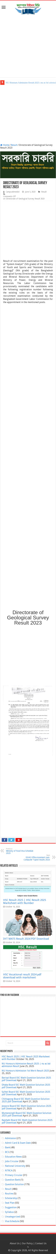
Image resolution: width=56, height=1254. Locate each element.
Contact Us (40, 1243)
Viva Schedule (12, 1221)
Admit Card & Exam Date (18, 1142)
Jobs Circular (12, 1161)
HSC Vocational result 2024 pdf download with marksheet (22, 976)
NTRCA (8, 1170)
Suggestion (11, 1207)
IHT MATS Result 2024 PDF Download (26, 938)
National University (15, 1166)
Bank (7, 1147)
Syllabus (9, 1212)
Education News (13, 1156)
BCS (7, 1152)
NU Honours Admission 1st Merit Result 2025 (27, 82)
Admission (10, 1138)
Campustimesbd (12, 192)
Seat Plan (9, 1202)
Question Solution (14, 1184)
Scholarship (11, 1198)
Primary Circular (13, 1175)
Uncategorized (12, 1216)
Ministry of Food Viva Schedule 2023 (19, 851)
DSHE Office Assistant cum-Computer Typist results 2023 (37, 857)
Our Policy (27, 1243)
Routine (9, 1193)
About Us (15, 1243)
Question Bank (12, 1179)
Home (5, 145)
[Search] (47, 1043)
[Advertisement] (28, 46)
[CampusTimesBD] (28, 8)
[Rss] (28, 1247)
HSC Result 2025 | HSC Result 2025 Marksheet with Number (24, 901)
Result (14, 145)
